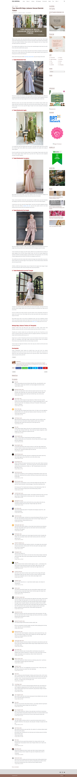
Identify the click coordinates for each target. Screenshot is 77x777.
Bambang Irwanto (18, 389)
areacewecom (17, 612)
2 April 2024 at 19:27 (19, 521)
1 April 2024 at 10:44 (19, 386)
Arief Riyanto (17, 418)
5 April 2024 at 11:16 (19, 706)
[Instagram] (51, 8)
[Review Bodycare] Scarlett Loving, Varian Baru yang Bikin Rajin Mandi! (56, 217)
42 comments (28, 12)
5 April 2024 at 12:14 (19, 715)
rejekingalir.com (18, 500)
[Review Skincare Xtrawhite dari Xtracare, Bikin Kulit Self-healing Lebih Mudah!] (57, 205)
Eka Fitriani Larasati (18, 597)
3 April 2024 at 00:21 (19, 628)
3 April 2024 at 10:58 (19, 655)
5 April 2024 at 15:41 (19, 724)
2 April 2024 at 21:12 (19, 577)
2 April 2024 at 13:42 (19, 489)
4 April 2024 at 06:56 (19, 662)
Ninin (16, 739)
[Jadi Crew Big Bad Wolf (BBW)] (57, 224)
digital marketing (53, 59)
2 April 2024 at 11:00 (19, 458)
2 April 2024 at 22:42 (19, 608)
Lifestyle (32, 1)
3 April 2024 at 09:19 (19, 646)
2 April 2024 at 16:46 (19, 504)
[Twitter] (35, 368)
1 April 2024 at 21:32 (19, 414)
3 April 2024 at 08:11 (19, 637)
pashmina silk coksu (26, 205)
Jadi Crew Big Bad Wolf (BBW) (55, 226)
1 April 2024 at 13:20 (19, 405)
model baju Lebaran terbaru (29, 56)
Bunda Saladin (17, 436)
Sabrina (16, 588)
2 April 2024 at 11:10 (19, 468)
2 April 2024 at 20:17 (19, 548)
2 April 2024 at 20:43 (19, 559)
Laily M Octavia (18, 454)
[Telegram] (30, 368)
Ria (15, 381)
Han (15, 562)
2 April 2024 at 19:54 (19, 539)
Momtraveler (17, 757)
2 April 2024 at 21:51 (19, 593)
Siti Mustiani (17, 533)
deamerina (18, 361)
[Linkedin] (40, 368)
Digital (49, 1)
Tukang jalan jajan (18, 524)
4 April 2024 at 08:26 (19, 680)
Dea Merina (16, 1)
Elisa (15, 702)
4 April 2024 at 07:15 (19, 670)
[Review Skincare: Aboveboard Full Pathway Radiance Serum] (57, 195)
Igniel (64, 775)
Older (46, 371)
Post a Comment (15, 767)
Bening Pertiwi (17, 631)
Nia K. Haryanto (18, 709)
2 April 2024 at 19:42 (19, 530)
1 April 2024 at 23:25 (19, 423)
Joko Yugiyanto (18, 694)
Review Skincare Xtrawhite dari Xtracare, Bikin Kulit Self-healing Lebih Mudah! (56, 207)
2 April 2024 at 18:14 (19, 512)
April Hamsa (17, 727)
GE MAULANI (17, 571)
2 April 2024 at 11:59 (19, 477)
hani (15, 427)
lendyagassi (17, 552)
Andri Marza (17, 718)
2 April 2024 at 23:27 (19, 617)
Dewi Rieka (17, 748)
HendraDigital (17, 461)
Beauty (28, 1)
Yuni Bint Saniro (18, 493)
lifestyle (14, 357)
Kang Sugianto (17, 445)
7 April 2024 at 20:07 (19, 763)
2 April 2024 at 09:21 (19, 450)
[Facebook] (49, 8)
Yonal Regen (17, 684)
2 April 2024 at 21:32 (19, 584)
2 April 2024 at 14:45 (19, 497)
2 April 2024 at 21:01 (19, 568)
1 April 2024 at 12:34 (19, 395)
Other (56, 1)
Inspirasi (60, 57)
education (61, 59)
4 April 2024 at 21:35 (19, 698)
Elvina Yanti (17, 409)
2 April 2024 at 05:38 (19, 432)
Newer (14, 371)
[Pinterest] (45, 368)
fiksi (51, 61)
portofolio (52, 64)
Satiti (16, 673)
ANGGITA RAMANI (18, 542)
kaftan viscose (34, 321)
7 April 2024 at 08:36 (19, 754)
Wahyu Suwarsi (18, 658)
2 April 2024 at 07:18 (19, 441)
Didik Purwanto (18, 481)
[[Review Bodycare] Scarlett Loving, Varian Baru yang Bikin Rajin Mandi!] (57, 215)
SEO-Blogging (38, 1)
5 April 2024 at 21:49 (19, 736)
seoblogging (61, 64)
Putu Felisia (17, 508)
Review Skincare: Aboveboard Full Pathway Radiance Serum (56, 198)
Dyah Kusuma (17, 472)
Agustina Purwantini (18, 621)
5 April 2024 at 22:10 (19, 745)
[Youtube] (52, 8)
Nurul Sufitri (17, 398)
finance (60, 61)
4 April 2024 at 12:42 (19, 691)
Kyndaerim (17, 580)
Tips (53, 1)
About (24, 1)
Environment (45, 1)
